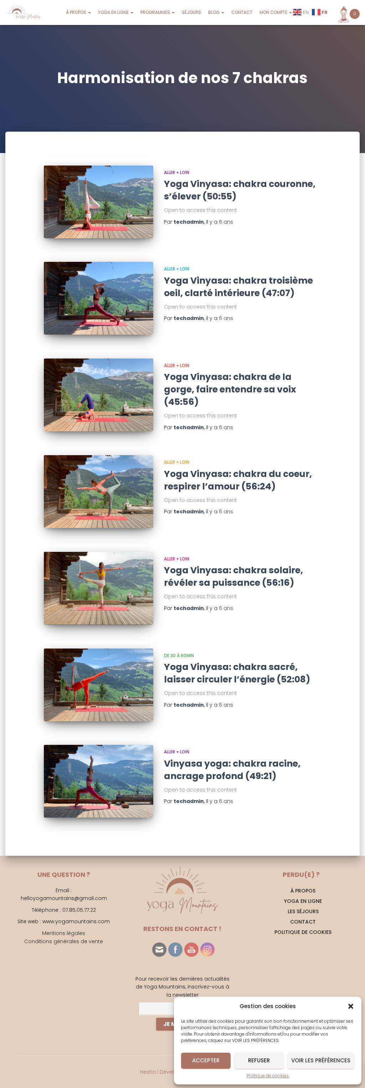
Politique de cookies (268, 1076)
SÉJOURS (191, 12)
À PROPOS (76, 12)
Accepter (206, 1060)
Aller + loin (176, 172)
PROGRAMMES (155, 12)
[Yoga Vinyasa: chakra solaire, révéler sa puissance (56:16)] (98, 588)
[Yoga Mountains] (23, 12)
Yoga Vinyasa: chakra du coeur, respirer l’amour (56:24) (238, 480)
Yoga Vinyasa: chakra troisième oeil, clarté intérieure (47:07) (238, 286)
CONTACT (241, 12)
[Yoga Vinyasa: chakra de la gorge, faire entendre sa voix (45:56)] (98, 395)
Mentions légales (63, 933)
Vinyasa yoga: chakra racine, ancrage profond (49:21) (232, 769)
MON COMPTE (273, 12)
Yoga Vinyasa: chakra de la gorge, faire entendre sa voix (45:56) (230, 389)
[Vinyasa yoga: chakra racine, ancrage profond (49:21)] (98, 781)
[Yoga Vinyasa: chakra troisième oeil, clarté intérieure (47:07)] (98, 298)
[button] (350, 1006)
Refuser (259, 1060)
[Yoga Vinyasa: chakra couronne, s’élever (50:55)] (98, 202)
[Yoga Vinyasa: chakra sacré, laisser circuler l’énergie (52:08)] (98, 685)
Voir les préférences (320, 1060)
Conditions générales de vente (63, 941)
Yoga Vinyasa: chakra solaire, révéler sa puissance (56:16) (233, 576)
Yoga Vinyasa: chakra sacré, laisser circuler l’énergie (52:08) (237, 673)
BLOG (214, 12)
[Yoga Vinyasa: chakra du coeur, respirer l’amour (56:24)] (98, 491)
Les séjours (303, 911)
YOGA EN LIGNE (114, 12)
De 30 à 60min (179, 655)
